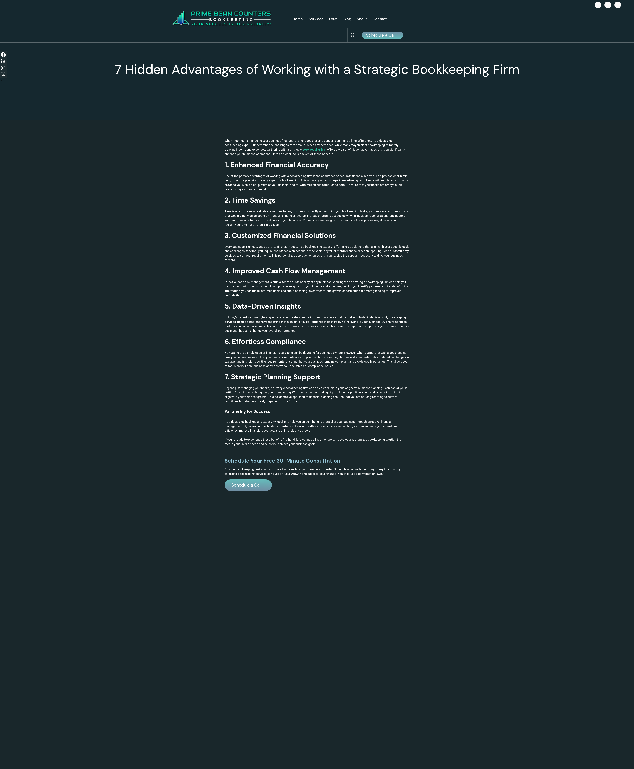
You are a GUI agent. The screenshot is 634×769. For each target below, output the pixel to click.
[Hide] (1, 81)
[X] (3, 74)
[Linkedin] (3, 61)
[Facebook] (3, 54)
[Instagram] (3, 68)
